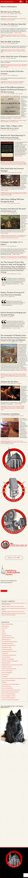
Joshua (20, 376)
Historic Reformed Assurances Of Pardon (10, 691)
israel (6, 237)
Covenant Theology (8, 120)
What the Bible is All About (10, 42)
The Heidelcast (5, 653)
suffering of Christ (6, 19)
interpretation (23, 50)
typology (21, 408)
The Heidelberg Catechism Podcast (9, 655)
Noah (6, 194)
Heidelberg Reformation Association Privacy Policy (12, 664)
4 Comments (19, 273)
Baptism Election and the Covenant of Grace (15, 441)
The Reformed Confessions (7, 649)
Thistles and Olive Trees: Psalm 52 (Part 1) (15, 606)
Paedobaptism (6, 408)
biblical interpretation (7, 65)
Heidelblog (5, 316)
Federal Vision (20, 193)
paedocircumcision (12, 408)
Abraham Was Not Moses (9, 382)
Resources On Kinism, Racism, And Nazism (10, 699)
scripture (18, 36)
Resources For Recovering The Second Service (11, 690)
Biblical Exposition (10, 64)
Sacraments (18, 408)
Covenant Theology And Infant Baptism (10, 660)
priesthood (9, 237)
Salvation (18, 256)
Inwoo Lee (4, 296)
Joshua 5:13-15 (23, 376)
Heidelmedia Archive (6, 662)
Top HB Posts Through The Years (8, 645)
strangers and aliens (14, 237)
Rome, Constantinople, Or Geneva (8, 695)
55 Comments (21, 415)
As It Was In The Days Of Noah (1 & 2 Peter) (12, 235)
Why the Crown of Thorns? (10, 12)
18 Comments (19, 139)
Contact (3, 629)
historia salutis (7, 376)
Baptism (6, 406)
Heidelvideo (4, 682)
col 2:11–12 (18, 442)
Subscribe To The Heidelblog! (8, 659)
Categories (4, 633)
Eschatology (24, 120)
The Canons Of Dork (6, 657)
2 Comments (20, 13)
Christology (5, 50)
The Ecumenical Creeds (6, 647)
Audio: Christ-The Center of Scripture (14, 56)
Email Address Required (7, 582)
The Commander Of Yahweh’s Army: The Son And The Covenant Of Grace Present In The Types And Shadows (13, 337)
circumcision (14, 442)
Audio (6, 64)
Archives (3, 631)
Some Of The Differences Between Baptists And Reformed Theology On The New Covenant (13, 89)
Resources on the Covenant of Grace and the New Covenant (14, 678)
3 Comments (21, 93)
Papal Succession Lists (6, 686)
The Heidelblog (7, 1)
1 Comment (18, 203)
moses (22, 407)
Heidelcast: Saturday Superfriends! (9, 668)
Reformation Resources (17, 34)
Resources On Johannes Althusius (8, 680)
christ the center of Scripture (16, 65)
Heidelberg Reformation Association (9, 651)
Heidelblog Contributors (7, 666)
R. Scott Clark (6, 13)
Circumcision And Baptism (10, 414)
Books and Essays (5, 626)
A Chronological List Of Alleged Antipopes (10, 684)
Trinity (2, 52)
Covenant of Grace (8, 192)
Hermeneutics (14, 49)
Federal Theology (11, 164)
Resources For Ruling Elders (7, 688)
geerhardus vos (6, 82)
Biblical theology (7, 81)
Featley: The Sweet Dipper (7, 670)
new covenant (20, 82)
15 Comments (19, 383)
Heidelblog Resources (6, 639)
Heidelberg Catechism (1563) (7, 643)
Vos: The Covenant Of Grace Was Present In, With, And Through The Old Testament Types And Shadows (13, 264)
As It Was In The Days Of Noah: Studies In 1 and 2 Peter (11, 236)
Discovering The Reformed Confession (9, 641)
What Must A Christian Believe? (8, 637)
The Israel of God (5, 674)
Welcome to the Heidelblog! (7, 624)
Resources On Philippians (7, 672)
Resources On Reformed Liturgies (8, 693)
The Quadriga (4, 676)
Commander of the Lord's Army (17, 375)
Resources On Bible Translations (8, 697)
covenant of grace (4, 257)
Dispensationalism (8, 49)
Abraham (25, 256)
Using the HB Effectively (7, 635)
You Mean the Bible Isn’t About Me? (13, 24)
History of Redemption (9, 18)
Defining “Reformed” (22, 373)
